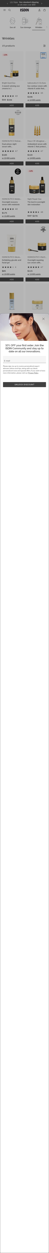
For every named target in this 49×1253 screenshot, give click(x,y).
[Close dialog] (43, 318)
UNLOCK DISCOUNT (24, 384)
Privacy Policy (33, 373)
